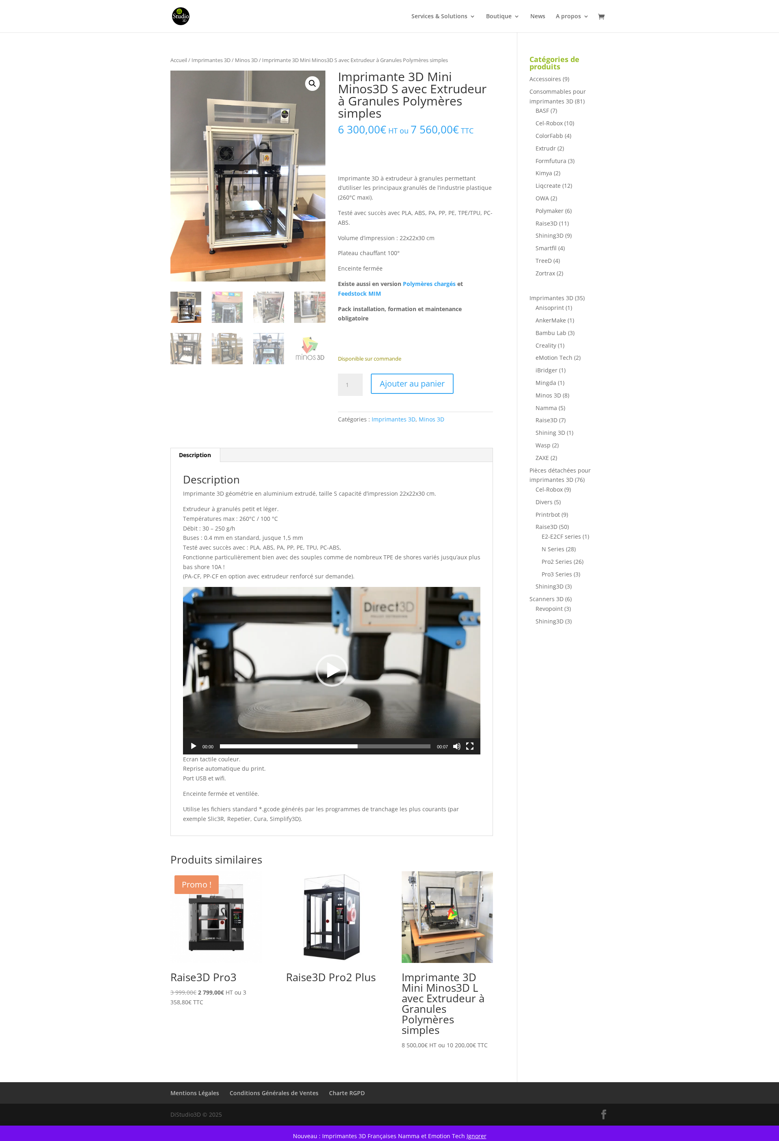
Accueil (178, 60)
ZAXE (542, 458)
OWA (542, 198)
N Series (553, 549)
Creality (546, 345)
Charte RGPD (347, 1093)
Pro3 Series (557, 574)
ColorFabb (549, 136)
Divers (544, 502)
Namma (546, 408)
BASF (542, 110)
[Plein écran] (470, 746)
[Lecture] (193, 746)
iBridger (546, 370)
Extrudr (546, 148)
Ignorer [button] (476, 1136)
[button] (312, 83)
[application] (331, 670)
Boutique (499, 16)
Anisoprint (550, 308)
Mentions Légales (194, 1093)
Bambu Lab (551, 333)
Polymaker (550, 211)
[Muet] (457, 746)
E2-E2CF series (561, 536)
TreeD (544, 260)
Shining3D (550, 235)
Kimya (544, 173)
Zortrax (545, 273)
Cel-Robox (549, 123)
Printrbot (548, 514)
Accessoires (545, 79)
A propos (568, 16)
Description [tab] (195, 455)
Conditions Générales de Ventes (274, 1093)
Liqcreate (548, 185)
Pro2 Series (557, 561)
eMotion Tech (554, 357)
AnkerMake (551, 320)
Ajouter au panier (412, 383)
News (537, 16)
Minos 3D (246, 60)
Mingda (546, 383)
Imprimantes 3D (211, 60)
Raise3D (546, 223)
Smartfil (546, 248)
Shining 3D (550, 432)
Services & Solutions (439, 16)
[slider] (325, 746)
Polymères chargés (429, 284)
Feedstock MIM (359, 293)
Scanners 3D (546, 599)
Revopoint (549, 608)
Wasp (543, 445)
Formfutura (551, 161)
